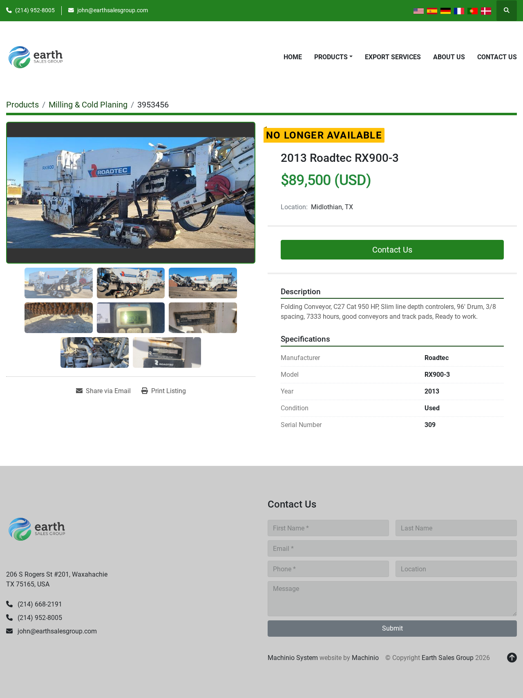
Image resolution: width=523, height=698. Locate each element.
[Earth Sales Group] (36, 528)
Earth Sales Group (448, 658)
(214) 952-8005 (35, 10)
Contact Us (497, 57)
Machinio (365, 658)
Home (293, 57)
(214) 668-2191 (39, 604)
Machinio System (293, 658)
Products (331, 57)
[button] (333, 57)
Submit (392, 628)
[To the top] (512, 658)
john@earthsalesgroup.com (112, 10)
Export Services (393, 57)
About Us (449, 57)
